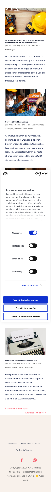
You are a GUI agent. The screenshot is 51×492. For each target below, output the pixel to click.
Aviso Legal (13, 443)
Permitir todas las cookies (25, 300)
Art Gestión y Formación (19, 45)
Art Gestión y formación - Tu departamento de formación (25, 471)
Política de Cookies (24, 450)
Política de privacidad (30, 443)
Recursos (29, 367)
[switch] (33, 245)
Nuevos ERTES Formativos (16, 121)
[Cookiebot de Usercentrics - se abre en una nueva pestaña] (36, 174)
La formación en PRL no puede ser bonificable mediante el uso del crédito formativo (24, 41)
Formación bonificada (23, 128)
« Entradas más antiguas (16, 408)
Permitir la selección (25, 308)
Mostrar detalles (30, 285)
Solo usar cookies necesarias (25, 316)
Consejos (9, 128)
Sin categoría (10, 49)
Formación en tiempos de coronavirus (21, 360)
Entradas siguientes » (35, 412)
